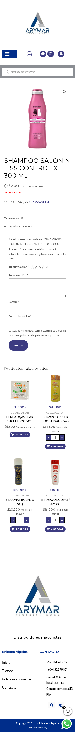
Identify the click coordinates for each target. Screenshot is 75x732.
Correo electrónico (20, 316)
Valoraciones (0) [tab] (13, 217)
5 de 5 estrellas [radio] (47, 267)
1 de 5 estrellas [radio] (32, 267)
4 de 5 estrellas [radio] (43, 267)
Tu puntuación (19, 267)
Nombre (14, 301)
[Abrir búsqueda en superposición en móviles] (37, 72)
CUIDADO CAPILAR (39, 202)
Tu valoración (18, 275)
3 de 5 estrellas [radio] (39, 267)
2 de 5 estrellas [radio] (36, 267)
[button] (64, 92)
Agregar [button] (22, 434)
